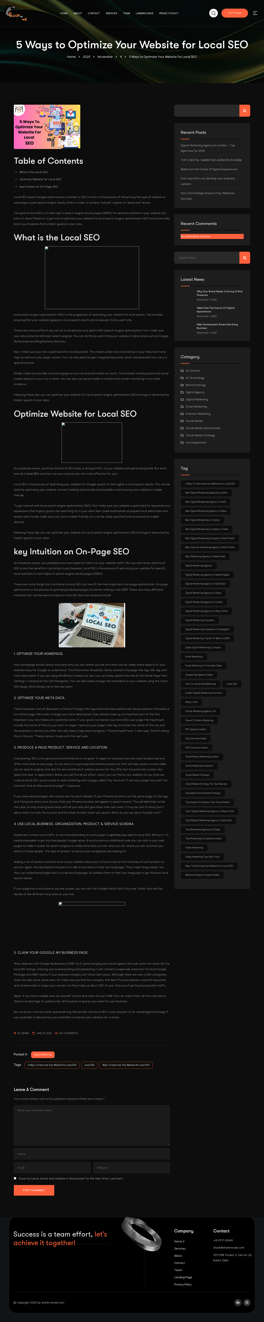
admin (25, 1033)
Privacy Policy (183, 1284)
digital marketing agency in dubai (203, 593)
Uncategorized (196, 442)
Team (178, 1270)
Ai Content (193, 370)
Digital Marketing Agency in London (204, 602)
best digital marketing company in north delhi (210, 538)
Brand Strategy (196, 385)
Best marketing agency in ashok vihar (205, 556)
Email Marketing (196, 406)
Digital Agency (195, 392)
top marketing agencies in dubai (202, 829)
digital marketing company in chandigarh (207, 629)
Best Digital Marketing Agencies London (206, 492)
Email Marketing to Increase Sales (203, 665)
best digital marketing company (202, 520)
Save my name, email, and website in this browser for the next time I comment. (71, 1178)
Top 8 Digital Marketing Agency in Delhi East (208, 820)
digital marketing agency (198, 565)
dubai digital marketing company (203, 647)
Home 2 (179, 1241)
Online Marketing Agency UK (200, 711)
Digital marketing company (199, 620)
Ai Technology (195, 378)
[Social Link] (238, 1302)
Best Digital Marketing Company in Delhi (206, 529)
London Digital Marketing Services (203, 693)
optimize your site (121, 835)
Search (244, 111)
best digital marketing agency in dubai (205, 511)
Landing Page (183, 1277)
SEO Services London (196, 747)
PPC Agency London (195, 729)
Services (180, 1248)
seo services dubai (195, 738)
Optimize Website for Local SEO (40, 179)
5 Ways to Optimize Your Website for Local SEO (52, 1065)
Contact (179, 1263)
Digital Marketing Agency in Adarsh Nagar (207, 574)
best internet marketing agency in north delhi (210, 547)
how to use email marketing (200, 684)
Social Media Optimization (203, 428)
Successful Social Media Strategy (203, 793)
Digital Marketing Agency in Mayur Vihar (206, 611)
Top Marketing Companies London (203, 838)
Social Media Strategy (200, 435)
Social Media (194, 421)
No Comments (68, 1033)
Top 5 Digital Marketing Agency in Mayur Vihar (209, 811)
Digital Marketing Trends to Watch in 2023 (207, 638)
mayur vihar (191, 702)
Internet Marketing (198, 413)
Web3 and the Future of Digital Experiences (209, 169)
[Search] (213, 12)
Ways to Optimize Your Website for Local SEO (126, 1065)
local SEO (33, 473)
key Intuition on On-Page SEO (39, 186)
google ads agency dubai (199, 674)
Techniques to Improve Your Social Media (207, 802)
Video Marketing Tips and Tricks (202, 856)
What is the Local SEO (34, 172)
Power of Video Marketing (199, 720)
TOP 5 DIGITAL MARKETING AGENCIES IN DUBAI (211, 160)
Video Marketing (194, 847)
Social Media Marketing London (202, 756)
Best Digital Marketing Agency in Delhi (205, 502)
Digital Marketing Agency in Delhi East (205, 583)
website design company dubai (202, 875)
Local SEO (89, 1065)
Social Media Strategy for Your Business (206, 784)
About (178, 1255)
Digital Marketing (43, 1054)
